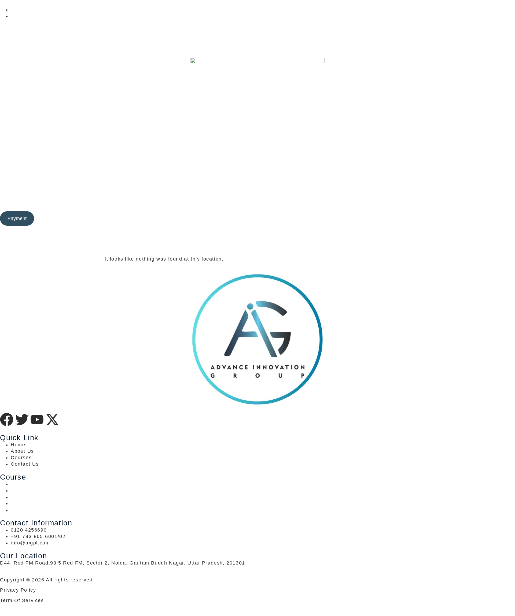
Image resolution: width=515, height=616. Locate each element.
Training (229, 201)
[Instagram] (257, 48)
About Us (304, 201)
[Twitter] (257, 29)
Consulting (199, 201)
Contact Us (330, 201)
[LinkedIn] (257, 35)
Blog (286, 201)
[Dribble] (257, 42)
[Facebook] (257, 22)
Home (178, 201)
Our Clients (260, 201)
